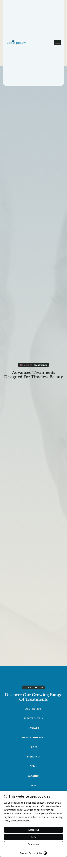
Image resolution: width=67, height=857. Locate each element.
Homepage (26, 364)
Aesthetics (33, 708)
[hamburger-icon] (57, 42)
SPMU (33, 766)
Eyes (34, 785)
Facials (33, 728)
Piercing (33, 756)
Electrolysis (33, 718)
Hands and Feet (33, 737)
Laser (33, 747)
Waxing (33, 775)
